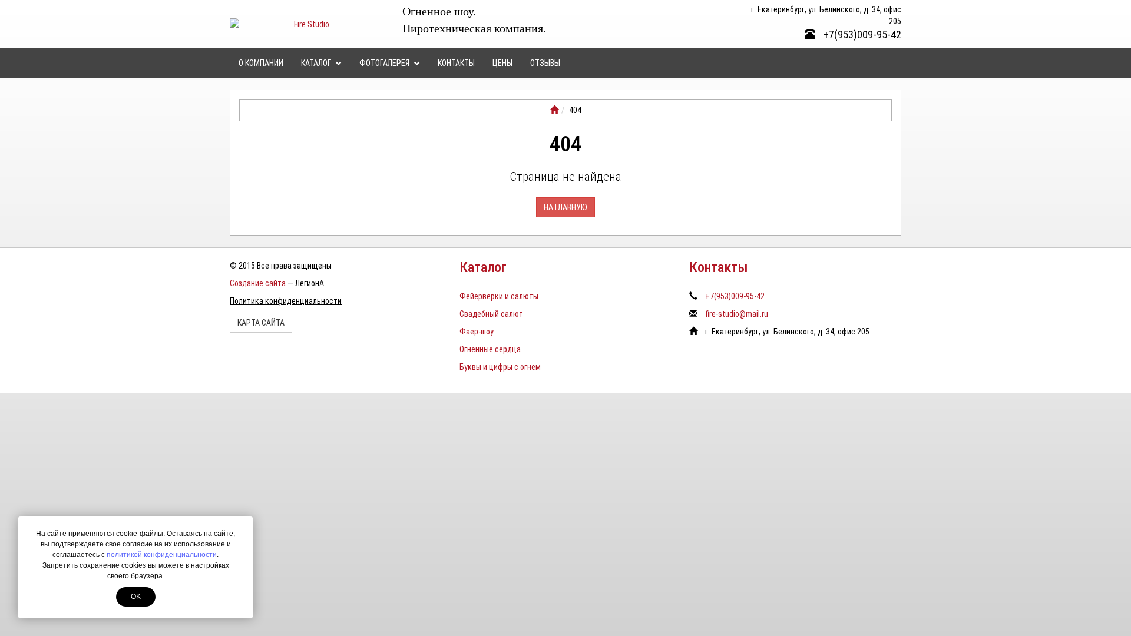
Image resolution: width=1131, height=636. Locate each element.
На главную (565, 207)
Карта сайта (261, 322)
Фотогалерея (385, 63)
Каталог (317, 63)
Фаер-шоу (476, 331)
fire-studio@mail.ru (736, 314)
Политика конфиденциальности (286, 301)
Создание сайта (258, 283)
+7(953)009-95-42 (861, 34)
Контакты (456, 63)
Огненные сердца (490, 349)
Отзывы (545, 63)
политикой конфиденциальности (162, 555)
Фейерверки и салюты (498, 296)
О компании (261, 63)
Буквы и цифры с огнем (500, 367)
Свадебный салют (491, 314)
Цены (502, 63)
